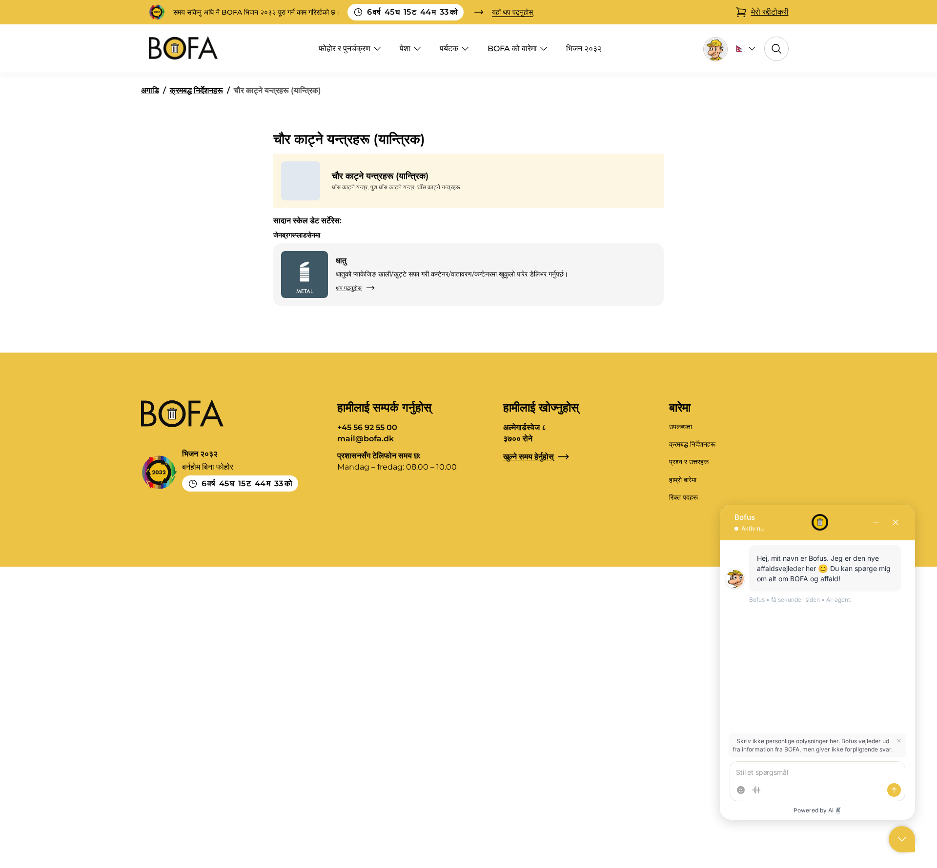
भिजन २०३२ (584, 48)
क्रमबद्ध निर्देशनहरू (196, 90)
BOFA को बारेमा (512, 48)
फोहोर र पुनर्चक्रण (344, 48)
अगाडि (150, 90)
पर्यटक (449, 48)
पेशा (405, 48)
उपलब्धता (680, 426)
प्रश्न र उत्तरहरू (689, 461)
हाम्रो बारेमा (682, 479)
